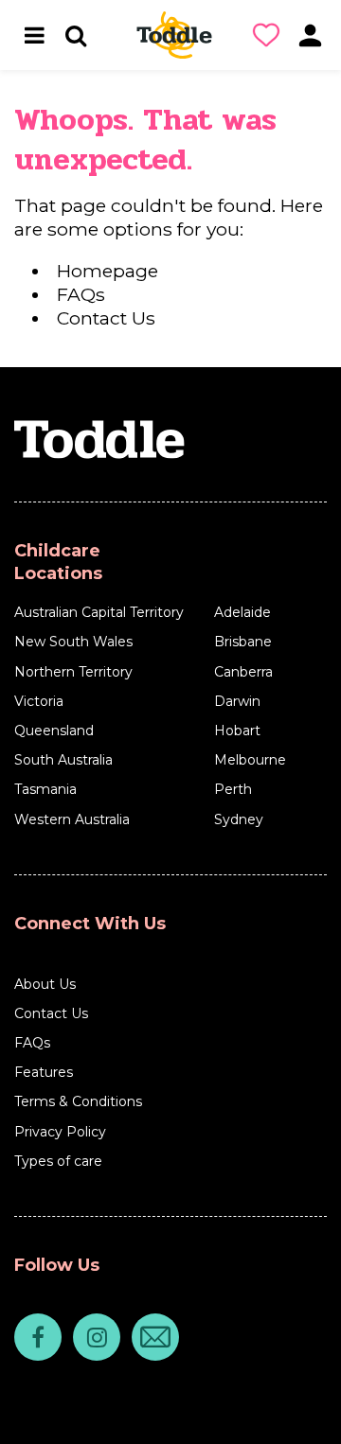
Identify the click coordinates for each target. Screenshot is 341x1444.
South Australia (63, 759)
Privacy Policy (60, 1131)
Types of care (58, 1161)
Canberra (243, 671)
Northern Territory (73, 671)
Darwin (237, 701)
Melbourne (250, 759)
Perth (233, 789)
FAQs (81, 294)
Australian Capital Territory (99, 612)
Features (43, 1072)
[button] (270, 35)
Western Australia (72, 819)
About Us (45, 984)
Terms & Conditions (78, 1101)
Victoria (38, 701)
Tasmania (45, 789)
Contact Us (106, 318)
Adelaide (242, 612)
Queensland (54, 730)
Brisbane (243, 641)
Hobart (237, 730)
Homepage (107, 270)
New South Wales (73, 641)
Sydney (238, 819)
